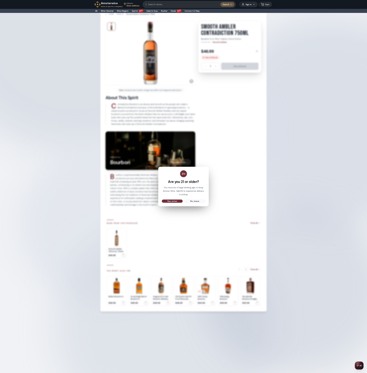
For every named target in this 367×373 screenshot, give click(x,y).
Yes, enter (172, 201)
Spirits (137, 11)
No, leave (194, 201)
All (96, 11)
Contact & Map (192, 11)
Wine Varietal (107, 11)
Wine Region (122, 11)
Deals (176, 11)
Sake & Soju (152, 11)
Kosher (164, 11)
